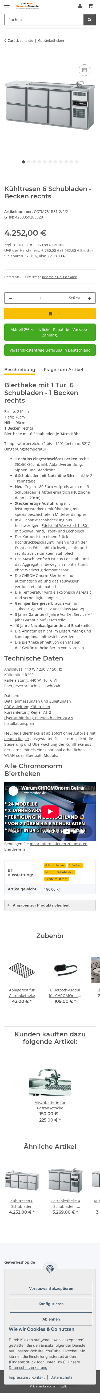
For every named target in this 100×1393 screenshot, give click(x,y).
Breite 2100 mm (56, 879)
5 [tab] (44, 161)
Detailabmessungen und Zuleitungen (37, 701)
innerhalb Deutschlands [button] (59, 277)
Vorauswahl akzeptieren (51, 1288)
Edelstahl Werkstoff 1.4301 (65, 525)
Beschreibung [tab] (19, 369)
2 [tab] (28, 161)
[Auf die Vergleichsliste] (84, 70)
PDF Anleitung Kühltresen (27, 706)
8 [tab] (60, 161)
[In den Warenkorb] (8, 57)
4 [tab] (39, 161)
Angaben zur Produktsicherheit (38, 905)
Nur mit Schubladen (59, 872)
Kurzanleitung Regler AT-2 (27, 712)
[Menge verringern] (10, 298)
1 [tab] (23, 161)
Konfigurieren (51, 1303)
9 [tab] (66, 161)
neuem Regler (16, 738)
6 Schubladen (54, 865)
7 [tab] (55, 161)
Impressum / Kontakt (27, 1377)
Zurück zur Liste (20, 40)
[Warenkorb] (90, 6)
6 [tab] (50, 161)
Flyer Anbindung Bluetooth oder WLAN (38, 717)
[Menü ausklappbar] (7, 3)
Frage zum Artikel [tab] (63, 369)
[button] (80, 6)
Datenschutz (61, 1377)
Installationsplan (19, 723)
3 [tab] (34, 161)
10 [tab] (71, 161)
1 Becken (75, 865)
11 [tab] (76, 161)
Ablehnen (51, 1319)
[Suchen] (89, 19)
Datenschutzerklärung (28, 1367)
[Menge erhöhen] (89, 298)
